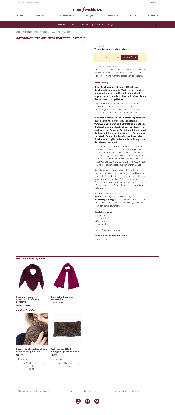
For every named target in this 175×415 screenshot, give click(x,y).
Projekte (91, 15)
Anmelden (152, 2)
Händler (113, 15)
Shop (18, 32)
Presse (154, 391)
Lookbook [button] (66, 15)
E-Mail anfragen (130, 57)
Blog (133, 15)
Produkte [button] (41, 15)
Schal (114, 142)
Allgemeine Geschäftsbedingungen (34, 391)
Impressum (66, 391)
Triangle (137, 139)
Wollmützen (27, 32)
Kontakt (153, 15)
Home (20, 15)
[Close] (156, 24)
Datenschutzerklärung (93, 391)
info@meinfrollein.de (110, 230)
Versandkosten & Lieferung (127, 391)
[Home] (87, 9)
